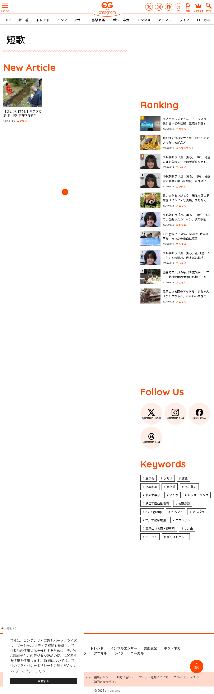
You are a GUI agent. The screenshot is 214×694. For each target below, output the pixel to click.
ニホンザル (182, 520)
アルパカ (198, 512)
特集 (188, 10)
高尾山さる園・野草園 (160, 528)
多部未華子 (152, 495)
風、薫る (190, 487)
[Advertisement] (65, 156)
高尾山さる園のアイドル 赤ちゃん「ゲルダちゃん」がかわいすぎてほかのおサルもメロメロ (186, 296)
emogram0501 (168, 7)
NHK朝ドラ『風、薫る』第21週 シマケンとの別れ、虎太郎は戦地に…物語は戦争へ (186, 258)
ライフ (184, 19)
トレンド (43, 19)
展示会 (149, 478)
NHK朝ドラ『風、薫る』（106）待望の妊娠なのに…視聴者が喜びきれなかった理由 (186, 162)
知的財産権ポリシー (107, 682)
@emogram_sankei (149, 7)
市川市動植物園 (155, 520)
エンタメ (143, 19)
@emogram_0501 (159, 7)
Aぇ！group (153, 512)
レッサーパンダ (198, 495)
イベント (177, 512)
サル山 (188, 528)
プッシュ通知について (153, 677)
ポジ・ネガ (121, 19)
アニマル (164, 19)
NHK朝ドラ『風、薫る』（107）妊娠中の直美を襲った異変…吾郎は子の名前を (186, 181)
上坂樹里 (151, 487)
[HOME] (2, 628)
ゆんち (173, 495)
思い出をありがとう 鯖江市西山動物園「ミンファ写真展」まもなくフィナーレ (186, 200)
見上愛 (171, 487)
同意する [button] (43, 681)
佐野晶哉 (184, 503)
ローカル (203, 19)
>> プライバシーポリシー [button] (30, 671)
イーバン (151, 537)
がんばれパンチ (177, 537)
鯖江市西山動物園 (157, 503)
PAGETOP (196, 668)
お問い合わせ (125, 677)
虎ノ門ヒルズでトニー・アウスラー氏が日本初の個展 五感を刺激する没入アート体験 (186, 123)
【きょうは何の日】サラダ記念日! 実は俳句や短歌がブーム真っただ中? (22, 115)
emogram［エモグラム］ (107, 9)
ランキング (199, 10)
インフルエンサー (70, 19)
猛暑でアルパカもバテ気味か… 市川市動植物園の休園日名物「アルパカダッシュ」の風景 (186, 277)
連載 (185, 478)
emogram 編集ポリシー (95, 677)
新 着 (23, 19)
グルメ (168, 478)
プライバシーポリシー (188, 677)
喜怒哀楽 (98, 19)
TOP (7, 19)
